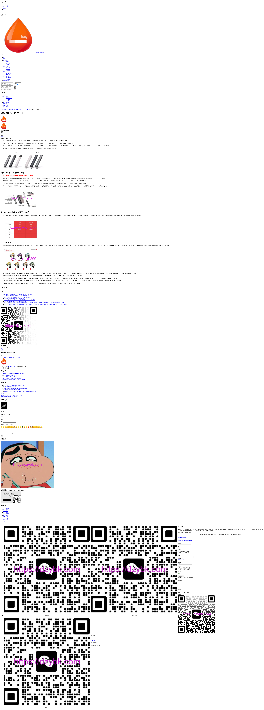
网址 (2, 421)
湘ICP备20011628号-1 (183, 537)
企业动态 (8, 69)
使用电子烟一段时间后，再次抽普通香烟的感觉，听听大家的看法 (20, 391)
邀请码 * (180, 558)
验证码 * (180, 562)
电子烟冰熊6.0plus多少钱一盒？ (11, 375)
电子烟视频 (6, 76)
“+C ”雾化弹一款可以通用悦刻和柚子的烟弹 (14, 385)
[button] (132, 55)
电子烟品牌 (6, 102)
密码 (179, 546)
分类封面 (5, 518)
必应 (15, 86)
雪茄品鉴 (8, 63)
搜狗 (15, 89)
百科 (4, 71)
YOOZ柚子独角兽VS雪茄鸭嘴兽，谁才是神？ (14, 373)
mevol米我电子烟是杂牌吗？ (10, 376)
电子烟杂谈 (27, 109)
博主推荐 (5, 103)
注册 (183, 540)
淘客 (4, 8)
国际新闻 (5, 105)
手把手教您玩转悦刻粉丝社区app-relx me (13, 386)
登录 (179, 540)
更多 (2, 136)
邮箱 (2, 419)
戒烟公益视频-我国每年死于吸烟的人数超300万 (15, 388)
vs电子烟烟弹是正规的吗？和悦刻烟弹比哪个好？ (17, 295)
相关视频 (5, 6)
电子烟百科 (9, 73)
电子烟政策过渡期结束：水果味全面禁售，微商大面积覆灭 (19, 300)
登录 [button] (2, 2)
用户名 (179, 543)
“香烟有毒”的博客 (40, 52)
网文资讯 (5, 96)
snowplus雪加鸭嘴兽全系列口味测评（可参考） (14, 379)
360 (15, 87)
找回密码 (189, 540)
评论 (9, 138)
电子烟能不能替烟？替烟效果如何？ (12, 389)
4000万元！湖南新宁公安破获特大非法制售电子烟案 (18, 294)
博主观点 (8, 61)
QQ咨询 (93, 637)
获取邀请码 (181, 559)
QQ (1, 424)
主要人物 (5, 5)
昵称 (2, 416)
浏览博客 (5, 95)
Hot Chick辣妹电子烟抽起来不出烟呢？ (14, 298)
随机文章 (5, 519)
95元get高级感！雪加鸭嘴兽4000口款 (12, 378)
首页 (4, 57)
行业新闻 (8, 67)
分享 (2, 350)
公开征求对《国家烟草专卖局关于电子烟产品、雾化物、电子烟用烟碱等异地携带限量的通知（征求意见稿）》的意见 (34, 302)
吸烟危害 (8, 64)
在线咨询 (93, 640)
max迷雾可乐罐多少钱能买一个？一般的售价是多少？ (18, 297)
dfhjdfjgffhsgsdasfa (11, 366)
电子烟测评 (6, 106)
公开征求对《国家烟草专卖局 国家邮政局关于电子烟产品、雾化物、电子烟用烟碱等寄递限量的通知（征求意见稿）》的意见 (35, 304)
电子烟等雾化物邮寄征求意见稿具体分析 (15, 301)
